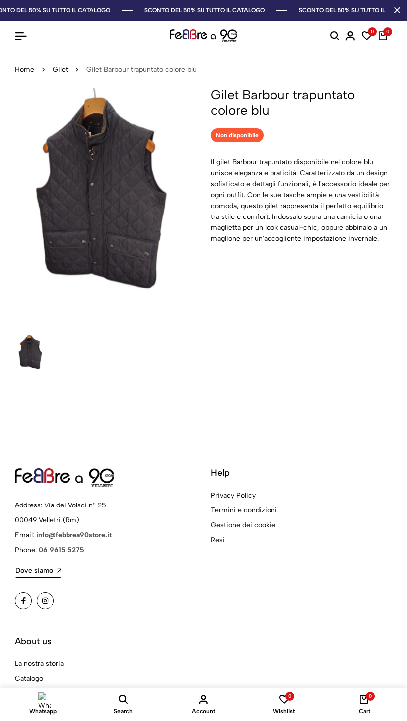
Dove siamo (34, 570)
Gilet (60, 69)
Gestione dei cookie (243, 525)
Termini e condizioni (244, 510)
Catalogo (29, 678)
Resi (218, 540)
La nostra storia (39, 663)
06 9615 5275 (61, 550)
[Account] (350, 35)
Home (24, 69)
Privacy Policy (233, 495)
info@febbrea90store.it (74, 535)
